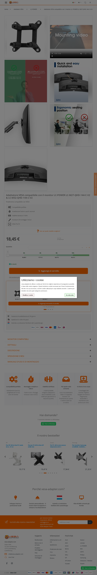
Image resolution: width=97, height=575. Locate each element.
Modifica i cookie (28, 295)
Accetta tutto (70, 295)
